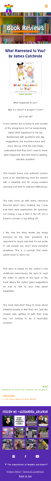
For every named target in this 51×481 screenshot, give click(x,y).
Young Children (25, 94)
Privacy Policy (14, 471)
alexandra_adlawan (34, 412)
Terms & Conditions (33, 471)
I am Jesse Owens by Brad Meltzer (20, 399)
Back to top (25, 476)
